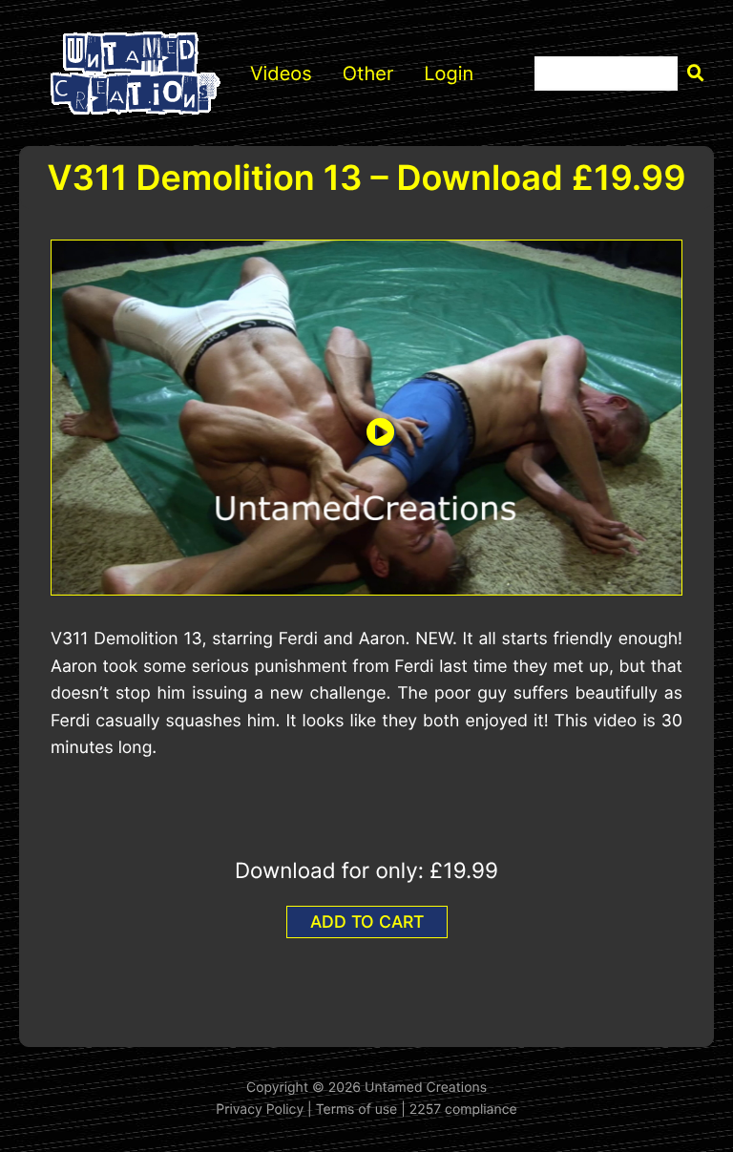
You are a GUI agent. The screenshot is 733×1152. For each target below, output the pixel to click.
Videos (281, 73)
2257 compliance (463, 1109)
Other (368, 73)
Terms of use (357, 1109)
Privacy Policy (260, 1109)
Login (448, 73)
